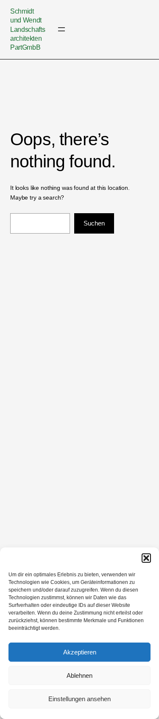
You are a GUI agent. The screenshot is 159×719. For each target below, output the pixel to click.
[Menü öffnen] (61, 29)
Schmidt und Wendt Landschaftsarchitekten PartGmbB (27, 29)
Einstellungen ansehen (79, 698)
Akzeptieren (79, 652)
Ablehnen (79, 675)
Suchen (94, 223)
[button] (146, 558)
